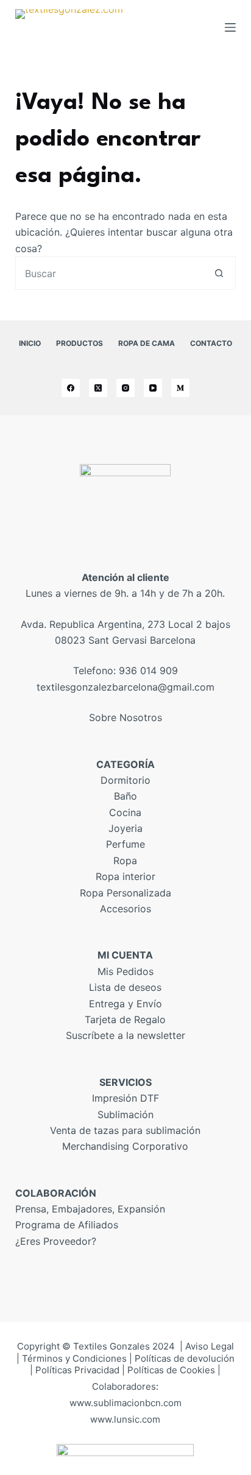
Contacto (211, 343)
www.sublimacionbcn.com (125, 1403)
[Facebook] (71, 388)
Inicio (30, 343)
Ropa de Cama (146, 343)
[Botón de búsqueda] (219, 273)
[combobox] (109, 273)
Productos (79, 343)
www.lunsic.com (125, 1419)
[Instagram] (125, 388)
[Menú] (230, 27)
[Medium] (180, 388)
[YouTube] (153, 388)
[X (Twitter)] (98, 388)
